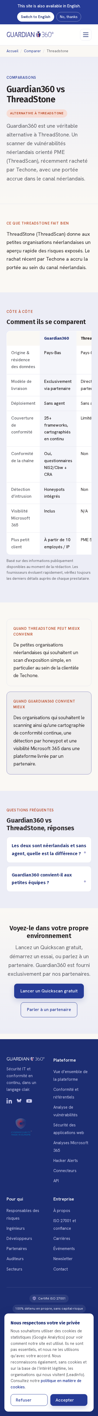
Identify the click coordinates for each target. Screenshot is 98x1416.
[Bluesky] (19, 1102)
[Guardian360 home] (30, 35)
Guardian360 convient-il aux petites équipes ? (42, 878)
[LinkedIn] (10, 1102)
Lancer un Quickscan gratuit (49, 991)
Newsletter (63, 1258)
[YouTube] (29, 1102)
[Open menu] (85, 34)
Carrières (61, 1238)
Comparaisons (21, 77)
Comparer (32, 51)
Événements (64, 1248)
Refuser (24, 1400)
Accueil (12, 51)
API (56, 1180)
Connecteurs (64, 1170)
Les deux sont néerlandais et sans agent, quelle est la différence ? (49, 849)
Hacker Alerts (65, 1160)
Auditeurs (15, 1258)
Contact (60, 1269)
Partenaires (17, 1248)
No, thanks (69, 16)
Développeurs (19, 1238)
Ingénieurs (16, 1228)
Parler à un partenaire (49, 1009)
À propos (61, 1210)
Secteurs (14, 1269)
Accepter (65, 1400)
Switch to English (35, 16)
